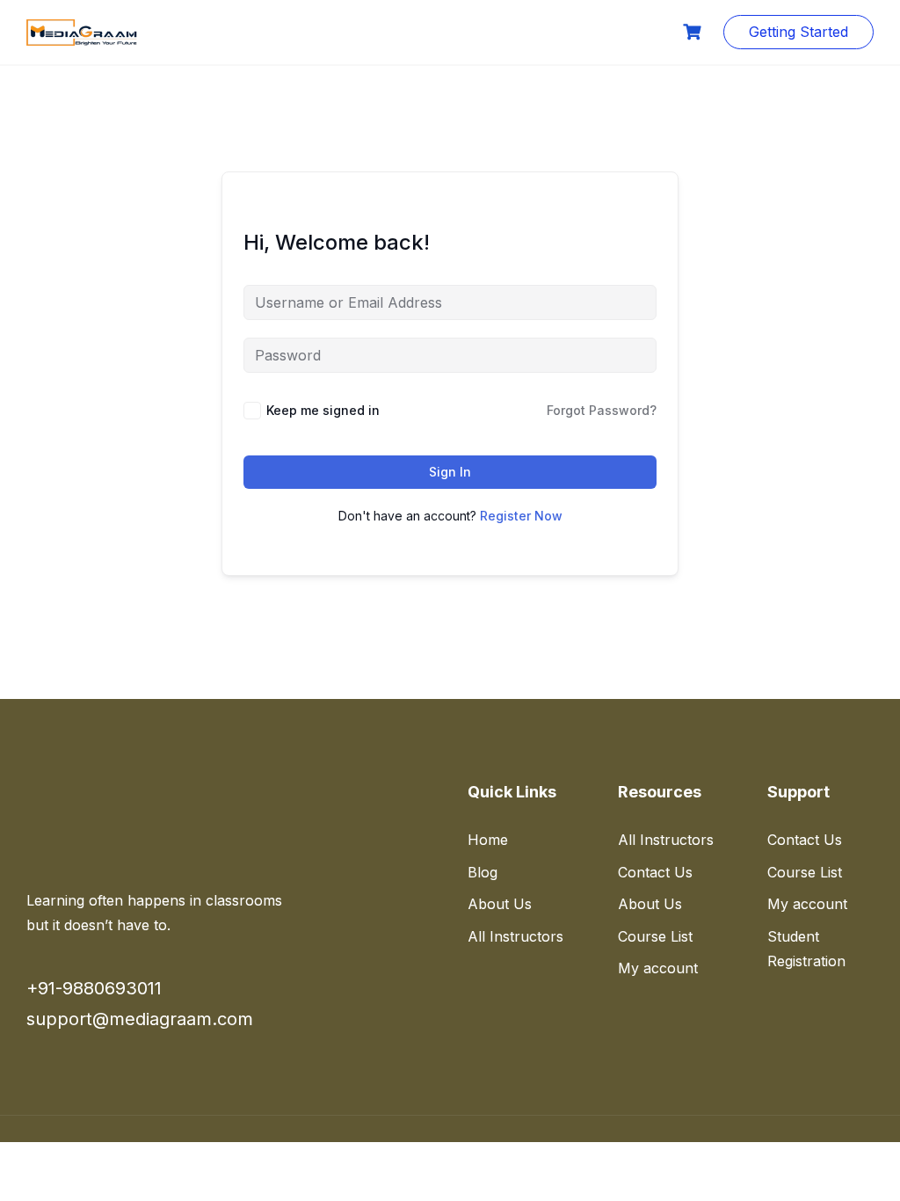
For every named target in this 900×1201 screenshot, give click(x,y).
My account (658, 968)
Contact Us (655, 872)
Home (190, 31)
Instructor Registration (429, 31)
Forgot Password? (602, 410)
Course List (282, 31)
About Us (500, 904)
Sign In (450, 471)
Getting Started (798, 31)
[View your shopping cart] (694, 32)
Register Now (521, 515)
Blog (482, 872)
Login (633, 31)
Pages (560, 31)
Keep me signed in (323, 410)
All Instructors (515, 936)
